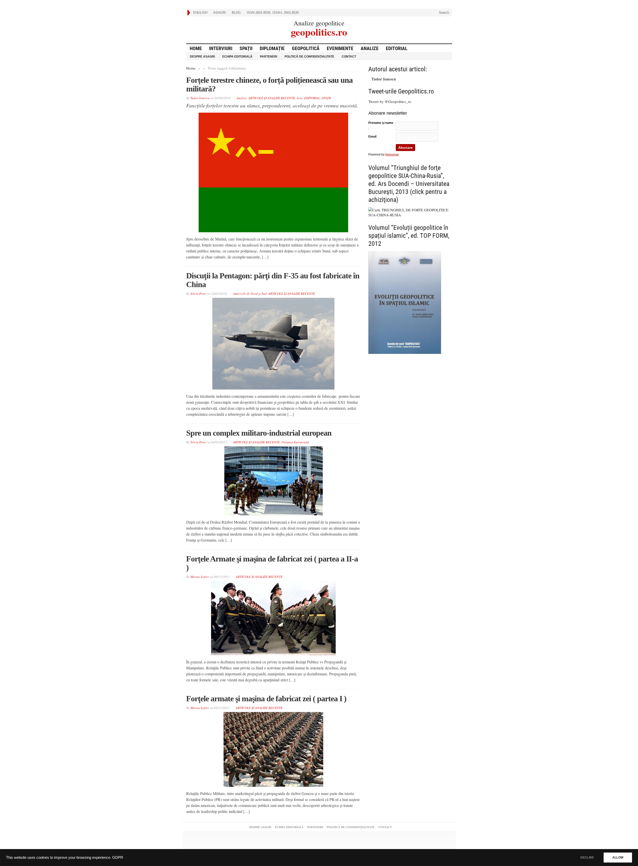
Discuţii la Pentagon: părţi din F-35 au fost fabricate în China (272, 280)
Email (372, 136)
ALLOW (617, 857)
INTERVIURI (220, 48)
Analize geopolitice (319, 23)
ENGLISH (200, 12)
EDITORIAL (396, 48)
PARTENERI (268, 56)
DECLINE (587, 857)
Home (191, 68)
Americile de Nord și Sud (250, 293)
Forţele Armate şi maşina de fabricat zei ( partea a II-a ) (272, 563)
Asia (300, 98)
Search (443, 12)
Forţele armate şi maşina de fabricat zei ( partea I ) (266, 698)
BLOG (236, 12)
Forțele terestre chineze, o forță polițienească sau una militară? (269, 84)
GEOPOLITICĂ (305, 48)
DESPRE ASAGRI (202, 56)
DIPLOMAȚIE (272, 48)
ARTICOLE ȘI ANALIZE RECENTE (271, 98)
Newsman (392, 154)
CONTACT (349, 56)
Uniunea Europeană (295, 442)
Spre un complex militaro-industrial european (258, 432)
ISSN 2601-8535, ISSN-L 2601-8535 (273, 12)
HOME (196, 48)
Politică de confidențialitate (309, 56)
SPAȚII (245, 48)
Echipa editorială (237, 56)
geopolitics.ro (319, 31)
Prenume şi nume (380, 123)
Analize (370, 48)
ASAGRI (219, 12)
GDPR (117, 858)
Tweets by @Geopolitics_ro (389, 101)
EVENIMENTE (340, 48)
